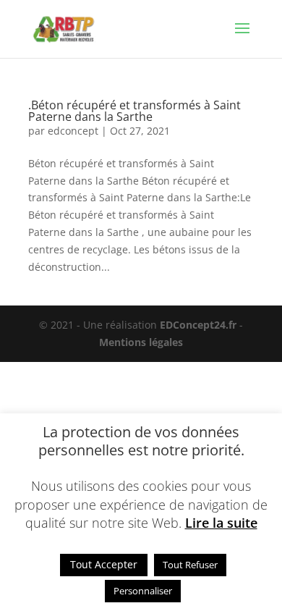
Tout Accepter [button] (103, 564)
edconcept (73, 131)
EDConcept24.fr (199, 325)
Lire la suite (221, 522)
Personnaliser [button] (143, 590)
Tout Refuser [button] (190, 564)
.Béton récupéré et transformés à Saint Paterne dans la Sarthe (134, 111)
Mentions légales (141, 342)
